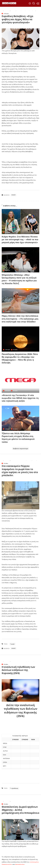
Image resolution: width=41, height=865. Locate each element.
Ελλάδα (15, 349)
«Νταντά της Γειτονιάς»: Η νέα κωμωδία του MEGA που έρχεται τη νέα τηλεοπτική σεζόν (20, 398)
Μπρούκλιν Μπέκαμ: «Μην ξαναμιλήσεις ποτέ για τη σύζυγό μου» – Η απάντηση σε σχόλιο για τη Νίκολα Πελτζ (19, 279)
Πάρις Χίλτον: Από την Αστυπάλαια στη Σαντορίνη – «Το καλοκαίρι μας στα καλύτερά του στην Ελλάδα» (20, 318)
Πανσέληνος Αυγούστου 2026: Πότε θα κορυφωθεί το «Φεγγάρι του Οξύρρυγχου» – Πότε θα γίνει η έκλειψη (20, 358)
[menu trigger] (37, 3)
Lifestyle (6, 13)
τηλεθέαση (14, 788)
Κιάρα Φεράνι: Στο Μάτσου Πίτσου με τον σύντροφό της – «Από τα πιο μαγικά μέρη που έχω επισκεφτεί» (20, 239)
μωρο (13, 644)
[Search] (33, 3)
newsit (13, 195)
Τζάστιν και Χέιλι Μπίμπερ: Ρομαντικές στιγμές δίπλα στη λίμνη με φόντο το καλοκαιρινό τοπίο (18, 437)
